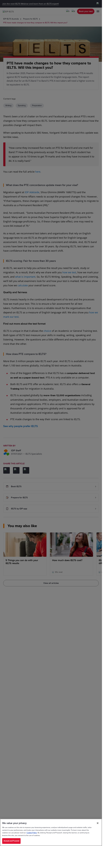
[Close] (98, 823)
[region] (51, 832)
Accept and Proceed (11, 841)
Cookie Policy (32, 833)
